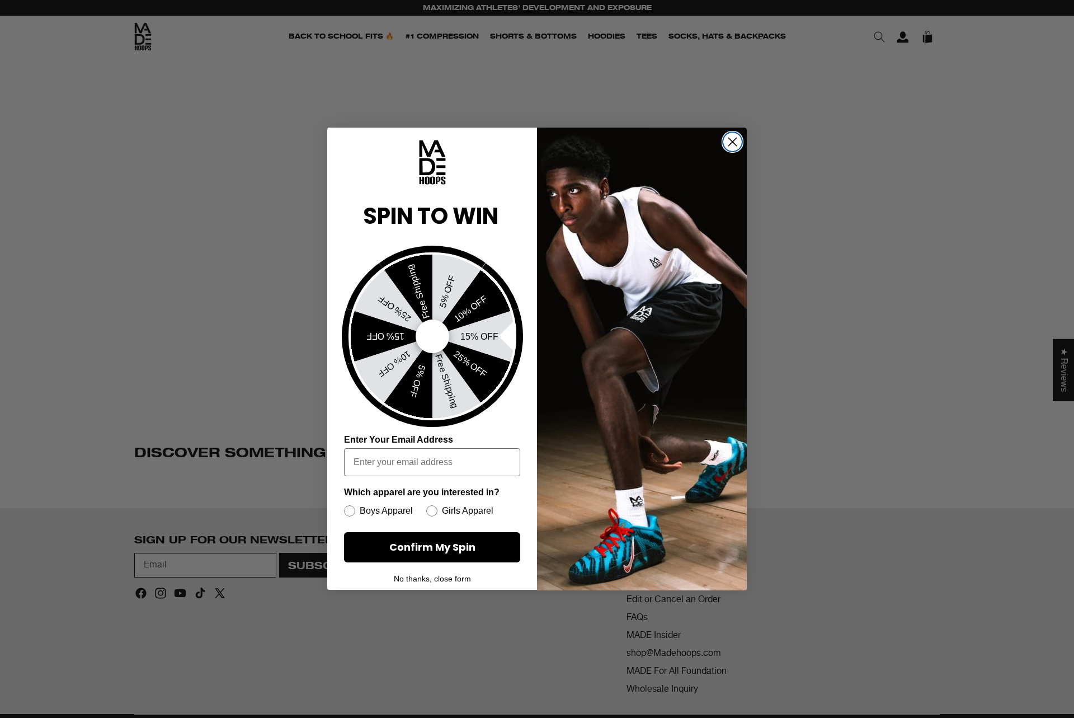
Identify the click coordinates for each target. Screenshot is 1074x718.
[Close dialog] (732, 142)
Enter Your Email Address (398, 439)
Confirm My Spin (432, 547)
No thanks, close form (432, 579)
